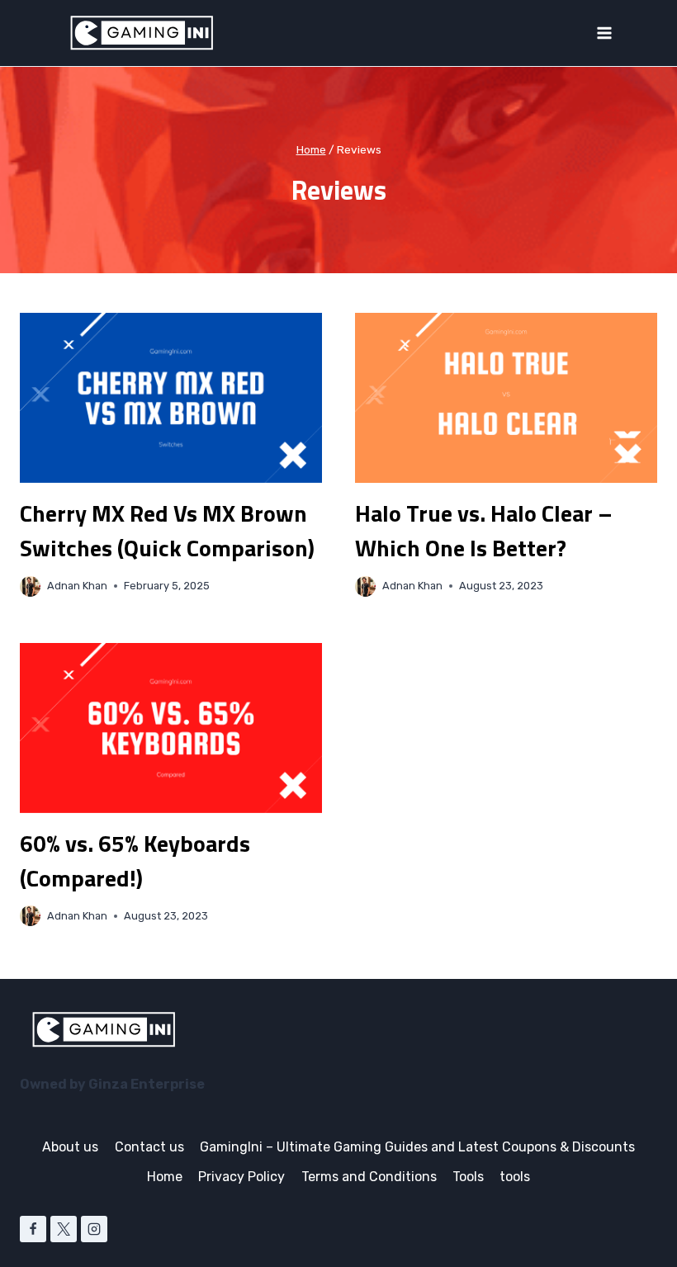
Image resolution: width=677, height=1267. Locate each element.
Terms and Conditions (369, 1176)
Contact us (149, 1147)
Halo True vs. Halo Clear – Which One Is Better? (484, 530)
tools (514, 1176)
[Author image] (30, 586)
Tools (468, 1176)
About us (70, 1147)
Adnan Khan (77, 585)
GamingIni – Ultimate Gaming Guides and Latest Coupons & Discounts (417, 1147)
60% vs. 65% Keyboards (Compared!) (135, 860)
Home (164, 1176)
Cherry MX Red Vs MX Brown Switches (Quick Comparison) (167, 530)
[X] (63, 1229)
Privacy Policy (241, 1176)
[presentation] (171, 398)
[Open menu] (604, 32)
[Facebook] (33, 1229)
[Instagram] (94, 1229)
